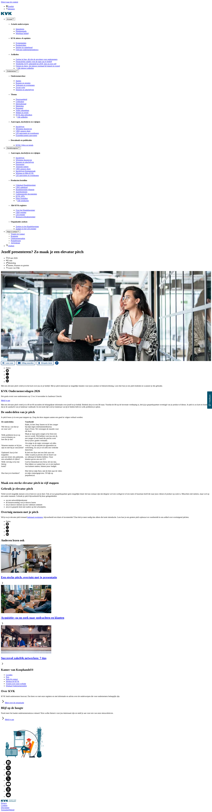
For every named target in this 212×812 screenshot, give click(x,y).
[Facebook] (8, 764)
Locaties (9, 675)
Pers (7, 677)
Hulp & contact (12, 679)
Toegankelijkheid (7, 810)
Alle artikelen (22, 117)
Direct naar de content (9, 2)
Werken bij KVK (12, 681)
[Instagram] (8, 770)
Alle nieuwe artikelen (25, 68)
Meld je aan (5, 400)
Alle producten (23, 201)
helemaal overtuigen (35, 517)
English (11, 6)
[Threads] (8, 791)
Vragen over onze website (16, 684)
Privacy (4, 803)
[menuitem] (108, 6)
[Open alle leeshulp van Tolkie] (57, 363)
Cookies (4, 805)
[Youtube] (8, 786)
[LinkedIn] (8, 775)
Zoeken (11, 246)
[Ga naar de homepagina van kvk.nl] (6, 14)
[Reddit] (8, 797)
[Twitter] (8, 780)
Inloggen (11, 9)
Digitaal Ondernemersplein (16, 686)
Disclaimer (5, 808)
